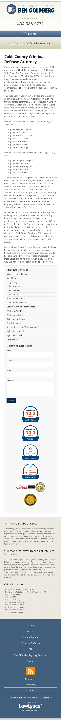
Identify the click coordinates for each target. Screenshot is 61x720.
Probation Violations (16, 298)
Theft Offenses (13, 290)
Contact (30, 661)
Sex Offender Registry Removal (30, 655)
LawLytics (30, 706)
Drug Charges (13, 282)
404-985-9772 (10, 597)
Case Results (12, 339)
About (30, 631)
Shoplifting (11, 278)
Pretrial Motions (14, 315)
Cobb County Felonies (17, 302)
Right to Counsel (14, 335)
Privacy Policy (30, 685)
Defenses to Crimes (16, 319)
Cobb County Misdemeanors (21, 306)
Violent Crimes (13, 286)
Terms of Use (30, 679)
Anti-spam (30, 690)
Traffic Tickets (13, 294)
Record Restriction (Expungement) (22, 327)
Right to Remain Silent (17, 331)
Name (10, 350)
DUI (31, 649)
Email (9, 370)
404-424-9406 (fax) (12, 599)
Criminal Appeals (30, 637)
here (32, 207)
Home (30, 625)
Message (11, 380)
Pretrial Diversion (14, 310)
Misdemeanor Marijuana (18, 274)
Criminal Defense (17, 270)
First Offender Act (15, 323)
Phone (10, 360)
